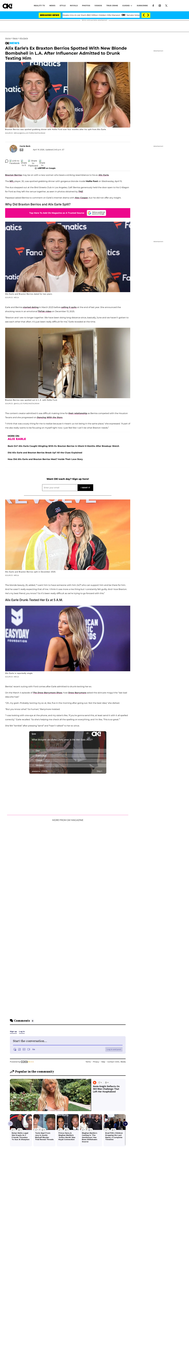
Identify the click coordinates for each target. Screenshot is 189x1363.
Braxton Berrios (13, 175)
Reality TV (39, 5)
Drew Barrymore (77, 692)
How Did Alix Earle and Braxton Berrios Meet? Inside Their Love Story (45, 459)
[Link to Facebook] (153, 5)
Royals (74, 5)
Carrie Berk (25, 146)
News (15, 38)
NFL (12, 181)
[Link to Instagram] (159, 5)
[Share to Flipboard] (33, 161)
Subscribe (142, 5)
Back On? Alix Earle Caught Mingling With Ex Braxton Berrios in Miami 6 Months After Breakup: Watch (63, 446)
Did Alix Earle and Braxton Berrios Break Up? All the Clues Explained (45, 452)
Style (63, 5)
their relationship (77, 413)
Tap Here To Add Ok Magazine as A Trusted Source (56, 213)
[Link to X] (166, 5)
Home (8, 38)
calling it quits (69, 307)
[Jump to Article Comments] (6, 161)
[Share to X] (24, 161)
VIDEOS (98, 5)
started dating (31, 307)
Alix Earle (24, 38)
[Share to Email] (42, 161)
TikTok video (44, 311)
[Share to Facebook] (15, 161)
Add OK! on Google (47, 168)
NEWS (52, 5)
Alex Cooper (81, 198)
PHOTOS (86, 5)
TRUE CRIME (112, 5)
